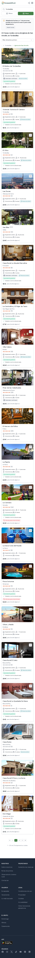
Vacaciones (5, 895)
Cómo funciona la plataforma (24, 907)
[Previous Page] (12, 840)
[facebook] (2, 952)
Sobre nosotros (6, 867)
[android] (17, 942)
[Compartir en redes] (29, 3)
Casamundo (5, 926)
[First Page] (9, 840)
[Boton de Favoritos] (30, 51)
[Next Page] (22, 840)
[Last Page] (25, 840)
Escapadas (5, 891)
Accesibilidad (22, 902)
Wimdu (3, 923)
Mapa (27, 13)
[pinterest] (25, 952)
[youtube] (20, 952)
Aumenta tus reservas (25, 867)
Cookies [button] (21, 898)
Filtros (11, 13)
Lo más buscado (7, 898)
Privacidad (21, 895)
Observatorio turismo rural (8, 876)
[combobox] (17, 9)
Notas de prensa (7, 871)
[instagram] (7, 952)
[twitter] (11, 952)
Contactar (5, 880)
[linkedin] (29, 952)
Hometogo (5, 919)
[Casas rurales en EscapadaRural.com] (8, 3)
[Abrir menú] (32, 3)
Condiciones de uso (25, 891)
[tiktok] (16, 952)
